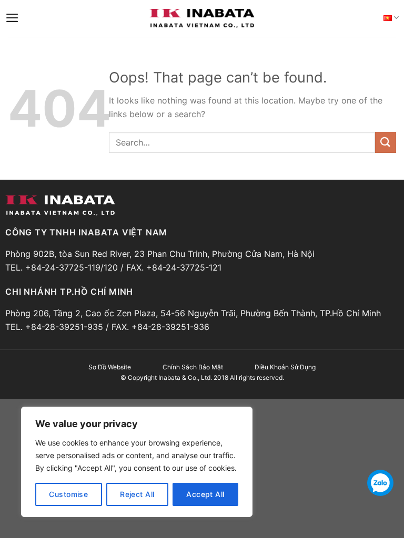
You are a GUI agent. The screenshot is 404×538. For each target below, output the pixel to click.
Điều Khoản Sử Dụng (285, 367)
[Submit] (385, 142)
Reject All (137, 494)
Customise (68, 494)
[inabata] (202, 18)
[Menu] (12, 17)
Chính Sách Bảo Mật (193, 367)
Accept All (205, 494)
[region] (136, 462)
